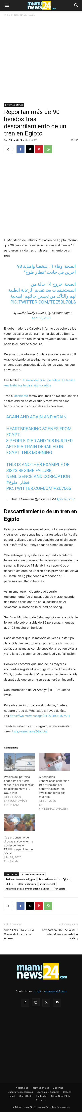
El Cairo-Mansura (27, 883)
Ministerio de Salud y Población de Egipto (27, 888)
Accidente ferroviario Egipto (20, 879)
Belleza (67, 1092)
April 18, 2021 (41, 318)
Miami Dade (25, 1096)
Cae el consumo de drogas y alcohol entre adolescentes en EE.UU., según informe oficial (18, 845)
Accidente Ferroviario (32, 874)
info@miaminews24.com (50, 991)
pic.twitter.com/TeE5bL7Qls (43, 302)
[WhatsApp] (48, 149)
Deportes (58, 1087)
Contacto (41, 1100)
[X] (30, 149)
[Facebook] (20, 149)
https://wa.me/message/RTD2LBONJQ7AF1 (40, 716)
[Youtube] (57, 1003)
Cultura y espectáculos (20, 1092)
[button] (6, 5)
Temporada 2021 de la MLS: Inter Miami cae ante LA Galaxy (60, 934)
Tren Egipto (59, 888)
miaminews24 (47, 883)
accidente (21, 396)
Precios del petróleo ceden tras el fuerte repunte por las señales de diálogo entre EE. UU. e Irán (19, 784)
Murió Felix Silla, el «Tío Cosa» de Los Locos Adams (19, 934)
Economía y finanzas (48, 1092)
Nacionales (22, 1087)
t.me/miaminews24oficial (29, 731)
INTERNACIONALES (24, 14)
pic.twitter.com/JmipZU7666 (38, 488)
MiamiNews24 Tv (60, 1096)
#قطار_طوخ (17, 482)
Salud (12, 1096)
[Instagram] (36, 1002)
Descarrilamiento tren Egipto (54, 879)
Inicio (7, 14)
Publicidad (41, 1096)
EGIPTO (10, 883)
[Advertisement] (41, 61)
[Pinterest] (39, 149)
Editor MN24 (15, 140)
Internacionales (40, 1087)
